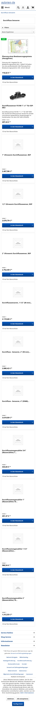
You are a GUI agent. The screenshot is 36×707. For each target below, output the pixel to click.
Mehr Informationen (27, 693)
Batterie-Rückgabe (11, 657)
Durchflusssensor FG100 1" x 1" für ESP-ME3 (17, 107)
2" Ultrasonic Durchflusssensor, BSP (16, 253)
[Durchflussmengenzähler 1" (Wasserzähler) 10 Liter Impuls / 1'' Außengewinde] (18, 489)
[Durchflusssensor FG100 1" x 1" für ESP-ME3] (18, 95)
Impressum (29, 674)
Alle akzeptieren (22, 699)
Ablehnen (10, 699)
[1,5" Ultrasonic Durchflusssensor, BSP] (18, 194)
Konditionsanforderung (24, 661)
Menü (7, 7)
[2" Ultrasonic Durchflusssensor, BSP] (18, 243)
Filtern (6, 27)
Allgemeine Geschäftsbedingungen (13, 674)
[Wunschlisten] (23, 7)
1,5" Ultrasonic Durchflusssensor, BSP (17, 204)
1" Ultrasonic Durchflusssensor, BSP (16, 155)
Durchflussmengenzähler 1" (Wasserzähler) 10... (13, 501)
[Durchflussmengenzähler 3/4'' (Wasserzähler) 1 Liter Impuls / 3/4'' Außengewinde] (18, 440)
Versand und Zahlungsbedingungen (21, 653)
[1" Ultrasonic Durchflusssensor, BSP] (18, 144)
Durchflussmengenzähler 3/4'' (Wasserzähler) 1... (14, 451)
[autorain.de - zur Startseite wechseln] (8, 2)
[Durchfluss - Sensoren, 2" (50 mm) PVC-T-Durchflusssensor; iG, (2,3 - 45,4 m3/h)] (18, 341)
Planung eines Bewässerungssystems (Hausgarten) (17, 57)
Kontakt (24, 664)
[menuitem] (5, 7)
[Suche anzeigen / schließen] (18, 7)
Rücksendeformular (14, 664)
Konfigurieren (18, 704)
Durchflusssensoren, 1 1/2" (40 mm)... (17, 303)
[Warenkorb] (33, 7)
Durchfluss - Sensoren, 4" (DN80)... (15, 401)
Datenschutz (23, 671)
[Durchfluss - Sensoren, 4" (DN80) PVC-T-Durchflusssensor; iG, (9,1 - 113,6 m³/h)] (18, 391)
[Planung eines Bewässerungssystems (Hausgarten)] (18, 46)
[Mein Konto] (28, 7)
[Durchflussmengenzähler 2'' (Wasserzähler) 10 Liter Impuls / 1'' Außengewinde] (18, 588)
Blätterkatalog (24, 657)
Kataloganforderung (9, 661)
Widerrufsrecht (12, 671)
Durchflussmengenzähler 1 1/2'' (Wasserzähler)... (14, 550)
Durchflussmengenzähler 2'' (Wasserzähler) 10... (13, 599)
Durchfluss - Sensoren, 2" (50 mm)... (16, 352)
